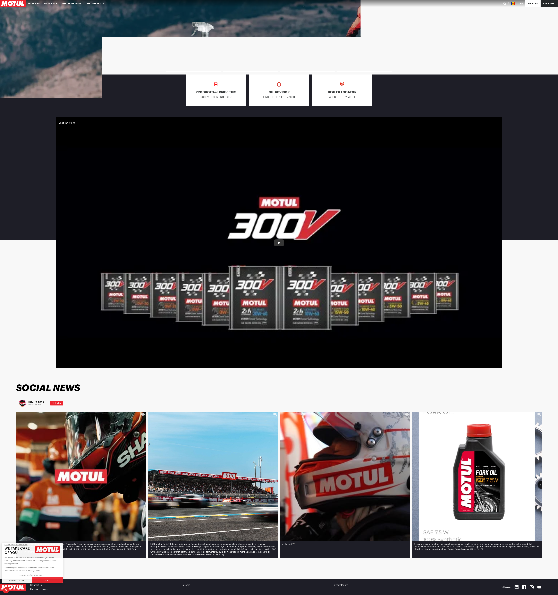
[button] (6, 590)
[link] (279, 49)
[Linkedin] (517, 587)
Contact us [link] (36, 585)
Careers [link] (185, 585)
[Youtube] (539, 587)
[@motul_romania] (22, 403)
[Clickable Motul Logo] (13, 3)
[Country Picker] (513, 3)
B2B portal (549, 3)
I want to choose (18, 580)
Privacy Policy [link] (340, 585)
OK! (49, 580)
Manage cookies (39, 589)
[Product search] (504, 3)
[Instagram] (532, 587)
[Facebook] (524, 587)
